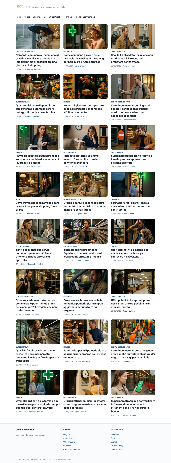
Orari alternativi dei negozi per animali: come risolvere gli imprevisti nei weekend (129, 253)
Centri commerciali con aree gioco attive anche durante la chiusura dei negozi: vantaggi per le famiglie (133, 354)
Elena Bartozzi (81, 167)
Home (18, 17)
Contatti (114, 442)
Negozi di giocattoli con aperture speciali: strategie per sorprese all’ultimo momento (83, 109)
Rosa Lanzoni (80, 116)
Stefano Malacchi (82, 261)
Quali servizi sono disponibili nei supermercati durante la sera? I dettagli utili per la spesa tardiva (35, 109)
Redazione (115, 438)
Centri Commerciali (85, 17)
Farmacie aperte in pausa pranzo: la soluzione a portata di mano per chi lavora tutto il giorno (38, 159)
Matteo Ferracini (34, 214)
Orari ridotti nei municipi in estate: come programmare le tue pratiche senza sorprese (84, 404)
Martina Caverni (33, 314)
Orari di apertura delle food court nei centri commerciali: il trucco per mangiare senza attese (85, 206)
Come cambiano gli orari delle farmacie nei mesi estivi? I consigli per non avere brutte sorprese (84, 58)
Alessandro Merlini (130, 120)
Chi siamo (115, 434)
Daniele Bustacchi (34, 167)
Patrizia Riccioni (33, 69)
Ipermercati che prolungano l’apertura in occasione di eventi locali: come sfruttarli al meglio (82, 253)
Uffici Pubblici (55, 17)
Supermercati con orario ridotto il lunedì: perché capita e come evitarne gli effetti (131, 159)
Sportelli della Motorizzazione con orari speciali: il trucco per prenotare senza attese (132, 58)
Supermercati (39, 17)
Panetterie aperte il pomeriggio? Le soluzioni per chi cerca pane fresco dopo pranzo (84, 354)
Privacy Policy (117, 445)
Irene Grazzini (80, 66)
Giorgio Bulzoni (81, 214)
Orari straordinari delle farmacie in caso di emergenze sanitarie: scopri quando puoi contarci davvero (38, 404)
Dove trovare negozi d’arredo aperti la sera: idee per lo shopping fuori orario (37, 206)
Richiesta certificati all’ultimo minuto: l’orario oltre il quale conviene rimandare (81, 159)
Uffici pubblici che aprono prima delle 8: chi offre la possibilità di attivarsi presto (130, 304)
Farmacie (69, 17)
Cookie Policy (117, 449)
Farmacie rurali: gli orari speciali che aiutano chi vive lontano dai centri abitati (130, 206)
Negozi (27, 17)
